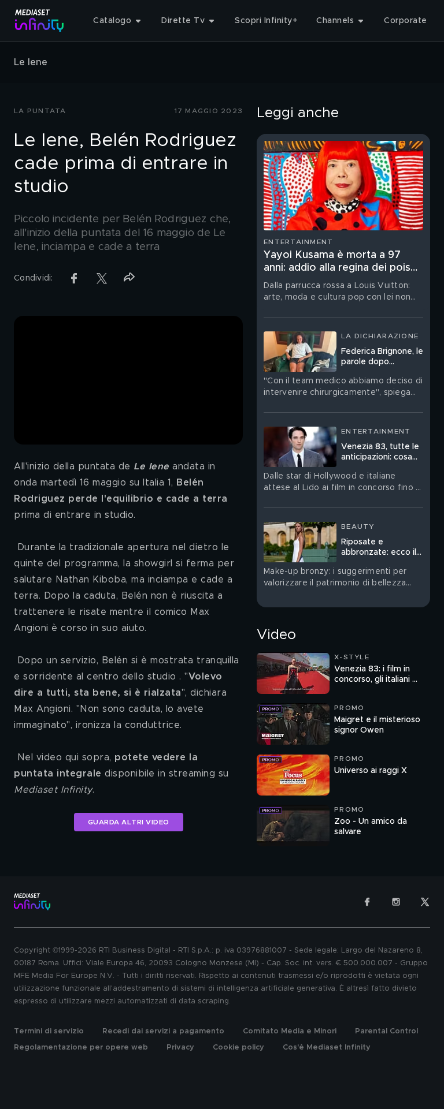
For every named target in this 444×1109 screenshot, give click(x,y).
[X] (425, 902)
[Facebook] (367, 902)
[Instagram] (396, 902)
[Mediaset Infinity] (39, 20)
